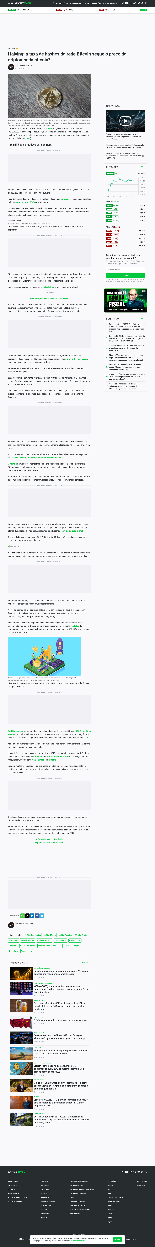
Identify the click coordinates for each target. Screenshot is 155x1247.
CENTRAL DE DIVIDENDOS (78, 1193)
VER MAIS (141, 167)
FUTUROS (111, 1210)
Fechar (117, 1240)
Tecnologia (13, 951)
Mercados (57, 946)
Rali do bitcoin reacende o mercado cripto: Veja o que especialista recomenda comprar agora (61, 972)
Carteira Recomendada (43, 983)
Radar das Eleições (92, 3)
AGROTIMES (141, 1185)
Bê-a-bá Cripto (81, 935)
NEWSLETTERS (75, 1214)
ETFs (110, 1218)
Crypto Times (75, 940)
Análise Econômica (33, 935)
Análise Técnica (65, 935)
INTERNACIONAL (46, 1206)
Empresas (37, 1097)
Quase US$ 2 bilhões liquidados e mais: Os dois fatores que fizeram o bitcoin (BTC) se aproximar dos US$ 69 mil (127, 338)
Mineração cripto (72, 946)
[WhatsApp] (134, 3)
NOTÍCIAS (44, 1181)
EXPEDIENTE (12, 1185)
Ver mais (141, 319)
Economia (13, 946)
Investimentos (44, 946)
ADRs (110, 1214)
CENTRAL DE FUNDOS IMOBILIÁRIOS (82, 1189)
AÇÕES (110, 1185)
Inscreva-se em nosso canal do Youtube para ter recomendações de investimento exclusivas (125, 146)
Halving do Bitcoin (27, 946)
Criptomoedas (60, 940)
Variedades (38, 1000)
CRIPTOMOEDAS (114, 1201)
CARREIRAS (45, 1214)
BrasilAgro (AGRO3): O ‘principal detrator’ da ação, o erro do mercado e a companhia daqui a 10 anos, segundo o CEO (61, 1102)
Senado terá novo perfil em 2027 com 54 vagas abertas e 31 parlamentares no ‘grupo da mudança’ (60, 1037)
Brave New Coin (25, 66)
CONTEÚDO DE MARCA (77, 1206)
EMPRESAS (45, 1189)
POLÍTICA (44, 1210)
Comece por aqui (44, 940)
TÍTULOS (111, 1222)
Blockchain (13, 940)
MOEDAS (111, 1206)
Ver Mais (85, 962)
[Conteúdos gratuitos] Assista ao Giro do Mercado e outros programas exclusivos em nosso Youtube (123, 136)
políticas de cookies (78, 1241)
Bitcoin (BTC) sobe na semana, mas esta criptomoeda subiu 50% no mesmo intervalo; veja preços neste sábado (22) (126, 357)
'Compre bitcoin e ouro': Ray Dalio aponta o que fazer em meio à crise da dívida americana (126, 348)
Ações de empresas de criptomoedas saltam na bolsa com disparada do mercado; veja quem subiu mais (124, 386)
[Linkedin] (131, 3)
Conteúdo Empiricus (42, 968)
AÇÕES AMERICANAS (115, 1197)
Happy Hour (38, 1017)
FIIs (109, 1189)
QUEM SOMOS (13, 1181)
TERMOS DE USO (13, 1193)
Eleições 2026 (39, 1032)
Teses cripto (26, 951)
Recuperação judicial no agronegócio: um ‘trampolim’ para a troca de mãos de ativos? (61, 1052)
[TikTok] (142, 1172)
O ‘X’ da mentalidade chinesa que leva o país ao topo (61, 1020)
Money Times (39, 1114)
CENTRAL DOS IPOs (76, 1185)
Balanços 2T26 (110, 3)
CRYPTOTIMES (142, 1181)
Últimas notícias (60, 3)
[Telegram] (138, 3)
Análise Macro (50, 935)
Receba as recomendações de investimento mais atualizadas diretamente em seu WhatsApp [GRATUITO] (125, 155)
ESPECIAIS (44, 1218)
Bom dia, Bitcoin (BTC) (42, 1063)
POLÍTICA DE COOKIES (15, 1201)
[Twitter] (145, 3)
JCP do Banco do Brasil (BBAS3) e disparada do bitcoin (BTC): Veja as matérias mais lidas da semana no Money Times (61, 1119)
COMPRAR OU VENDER (77, 1201)
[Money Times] (22, 3)
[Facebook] (120, 3)
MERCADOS (45, 1185)
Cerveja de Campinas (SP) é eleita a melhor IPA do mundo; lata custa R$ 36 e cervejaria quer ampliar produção (60, 1006)
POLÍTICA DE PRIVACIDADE (17, 1197)
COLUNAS (73, 1197)
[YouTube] (127, 3)
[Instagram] (123, 3)
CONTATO (11, 1189)
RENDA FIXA (45, 1197)
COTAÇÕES (112, 1181)
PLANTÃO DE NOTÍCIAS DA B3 (80, 1210)
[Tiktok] (142, 3)
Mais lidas (112, 318)
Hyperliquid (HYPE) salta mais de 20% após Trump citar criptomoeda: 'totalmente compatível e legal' (127, 376)
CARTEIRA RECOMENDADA (79, 1181)
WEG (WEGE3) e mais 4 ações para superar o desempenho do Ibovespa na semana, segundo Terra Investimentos (61, 989)
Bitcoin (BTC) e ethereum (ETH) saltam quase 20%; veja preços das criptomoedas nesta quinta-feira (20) (127, 367)
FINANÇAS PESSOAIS (48, 1201)
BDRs (110, 1193)
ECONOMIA (45, 1193)
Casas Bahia (75, 3)
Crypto (14, 49)
